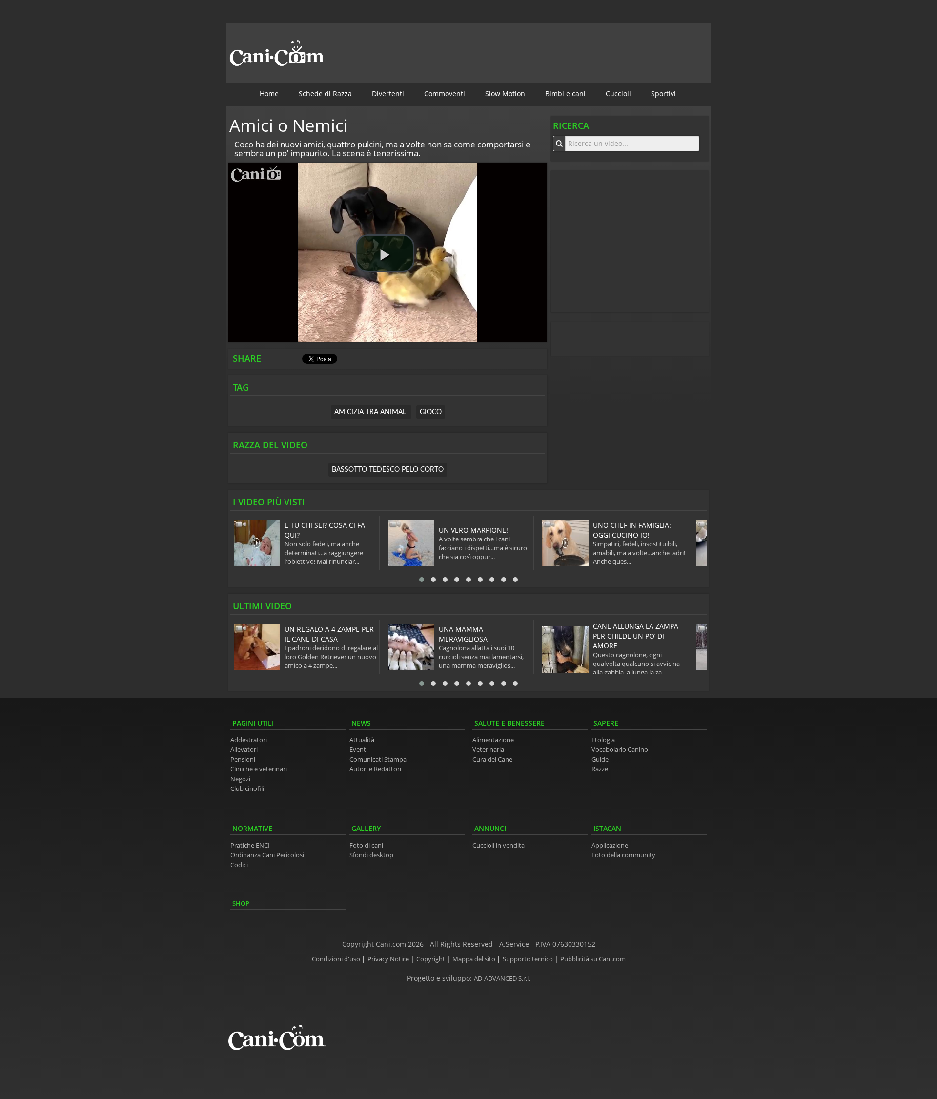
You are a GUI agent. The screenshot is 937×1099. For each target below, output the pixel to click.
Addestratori (248, 740)
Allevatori (244, 750)
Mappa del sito (474, 959)
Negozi (240, 779)
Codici (239, 865)
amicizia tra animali (371, 412)
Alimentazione (493, 740)
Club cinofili (247, 789)
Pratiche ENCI (250, 845)
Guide (600, 759)
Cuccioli (618, 93)
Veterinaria (488, 750)
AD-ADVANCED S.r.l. (502, 979)
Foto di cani (366, 845)
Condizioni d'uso (337, 959)
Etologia (603, 740)
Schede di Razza (325, 93)
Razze (599, 769)
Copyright (431, 959)
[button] (385, 253)
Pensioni (242, 759)
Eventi (358, 750)
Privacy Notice (388, 959)
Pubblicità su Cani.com (593, 959)
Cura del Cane (492, 759)
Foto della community (623, 855)
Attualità (361, 740)
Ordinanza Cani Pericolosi (267, 855)
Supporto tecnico (528, 959)
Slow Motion (505, 93)
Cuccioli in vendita (498, 845)
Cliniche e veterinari (258, 769)
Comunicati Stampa (378, 759)
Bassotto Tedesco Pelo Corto (388, 469)
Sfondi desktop (371, 855)
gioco (431, 412)
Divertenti (388, 93)
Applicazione (609, 845)
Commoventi (444, 93)
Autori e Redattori (375, 769)
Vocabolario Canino (619, 750)
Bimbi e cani (565, 93)
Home (269, 93)
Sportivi (663, 93)
